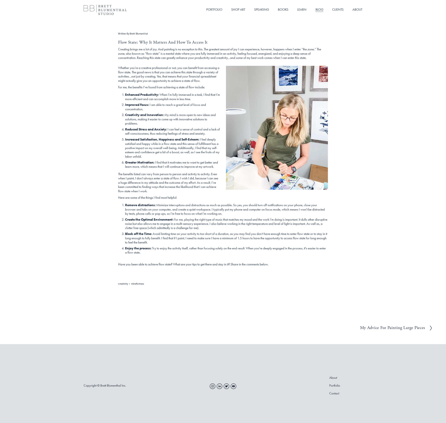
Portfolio (334, 385)
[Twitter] (226, 386)
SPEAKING (261, 9)
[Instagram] (212, 386)
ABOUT (357, 9)
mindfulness (137, 283)
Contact (334, 393)
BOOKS (283, 9)
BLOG (319, 9)
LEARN (301, 9)
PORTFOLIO (214, 9)
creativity (123, 283)
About (333, 378)
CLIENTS (338, 9)
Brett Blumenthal (139, 33)
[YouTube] (233, 386)
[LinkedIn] (219, 386)
